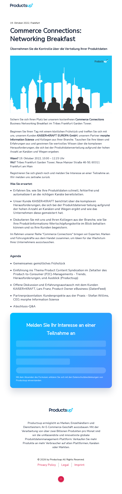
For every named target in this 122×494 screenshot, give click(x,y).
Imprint (79, 465)
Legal (65, 465)
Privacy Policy (46, 465)
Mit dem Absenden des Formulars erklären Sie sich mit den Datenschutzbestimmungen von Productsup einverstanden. (59, 379)
